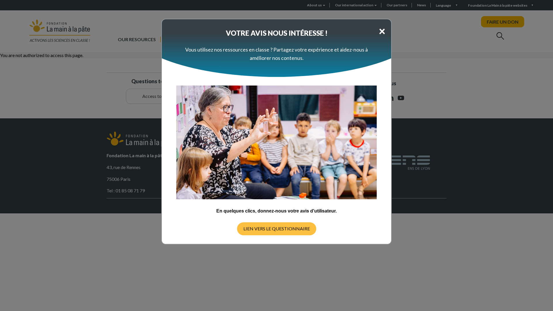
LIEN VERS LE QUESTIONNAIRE (276, 228)
